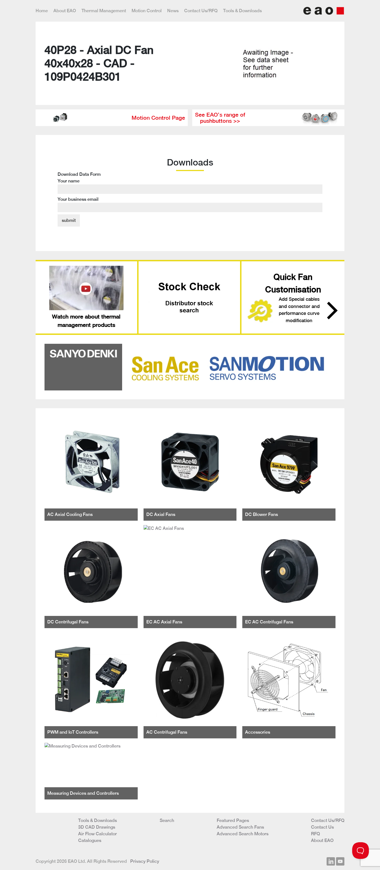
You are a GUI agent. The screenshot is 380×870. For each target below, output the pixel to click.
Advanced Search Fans (240, 827)
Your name (69, 181)
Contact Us (322, 827)
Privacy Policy (144, 861)
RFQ (315, 833)
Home (42, 10)
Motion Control (147, 10)
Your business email (78, 199)
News (173, 10)
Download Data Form (79, 187)
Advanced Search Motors (242, 833)
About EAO (64, 10)
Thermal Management (104, 10)
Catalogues (89, 840)
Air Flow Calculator (97, 833)
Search (167, 820)
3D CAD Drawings (96, 827)
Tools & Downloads (242, 10)
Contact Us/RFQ (201, 10)
